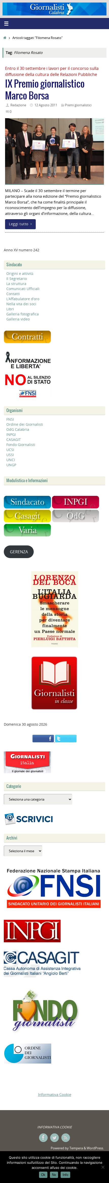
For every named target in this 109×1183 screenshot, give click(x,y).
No (54, 1175)
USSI (10, 454)
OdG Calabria (17, 429)
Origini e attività (19, 273)
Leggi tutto (18, 224)
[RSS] (65, 1137)
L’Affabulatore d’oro (22, 298)
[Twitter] (54, 1137)
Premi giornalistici (78, 105)
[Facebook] (43, 1137)
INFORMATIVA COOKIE (54, 1127)
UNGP (11, 464)
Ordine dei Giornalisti (24, 424)
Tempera (76, 1148)
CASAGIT (13, 439)
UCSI (10, 449)
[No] (102, 1167)
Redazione (18, 105)
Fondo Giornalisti (20, 444)
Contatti (13, 293)
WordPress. (95, 1148)
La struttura (16, 283)
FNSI (10, 419)
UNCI (10, 459)
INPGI (11, 434)
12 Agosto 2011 (45, 105)
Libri (10, 309)
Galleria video (18, 319)
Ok (43, 1175)
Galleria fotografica (22, 314)
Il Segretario (16, 278)
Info (65, 1175)
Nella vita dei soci (21, 303)
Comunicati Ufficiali (23, 288)
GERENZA (19, 552)
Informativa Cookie (54, 1094)
